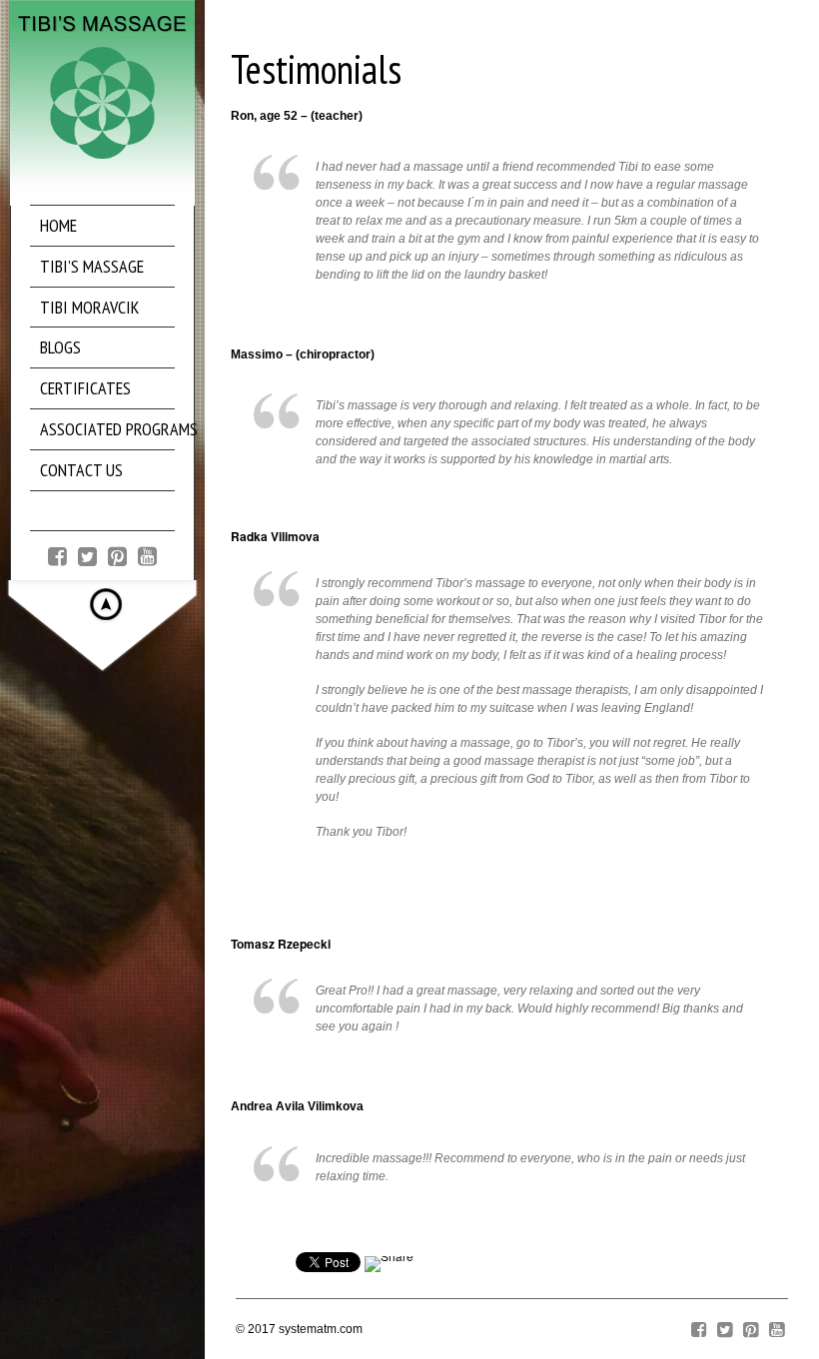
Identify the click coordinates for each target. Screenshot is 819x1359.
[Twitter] (87, 554)
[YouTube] (147, 554)
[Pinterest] (117, 554)
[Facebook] (57, 554)
